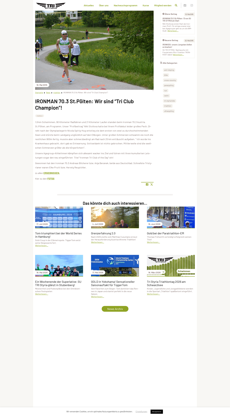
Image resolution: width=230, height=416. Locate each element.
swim (166, 95)
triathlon (56, 92)
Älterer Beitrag (171, 14)
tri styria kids (169, 101)
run (165, 90)
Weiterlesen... (172, 31)
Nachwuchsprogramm (125, 5)
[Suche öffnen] (176, 5)
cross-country (170, 80)
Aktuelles (89, 5)
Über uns (103, 5)
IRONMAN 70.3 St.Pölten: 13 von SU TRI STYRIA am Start (177, 19)
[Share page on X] (152, 184)
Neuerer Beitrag (171, 40)
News (48, 92)
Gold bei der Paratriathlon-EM (165, 233)
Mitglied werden (162, 5)
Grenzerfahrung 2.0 (103, 233)
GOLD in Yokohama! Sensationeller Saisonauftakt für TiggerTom (113, 283)
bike (166, 75)
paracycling (168, 85)
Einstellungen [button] (141, 411)
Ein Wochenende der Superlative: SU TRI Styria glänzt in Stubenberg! (58, 283)
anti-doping (169, 70)
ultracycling (169, 111)
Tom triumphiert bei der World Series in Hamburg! (58, 234)
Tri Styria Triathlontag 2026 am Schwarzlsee (166, 283)
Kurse (146, 5)
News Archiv (115, 308)
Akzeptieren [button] (156, 412)
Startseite (39, 92)
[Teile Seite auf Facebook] (147, 184)
